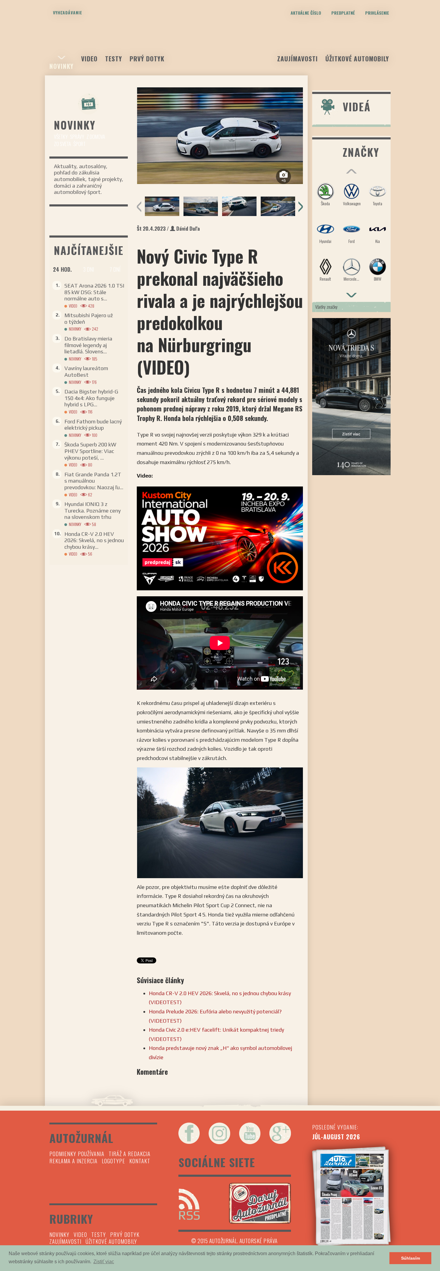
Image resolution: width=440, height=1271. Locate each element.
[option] (220, 135)
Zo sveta (62, 144)
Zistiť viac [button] (103, 1261)
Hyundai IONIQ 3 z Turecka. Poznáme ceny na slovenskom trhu (92, 510)
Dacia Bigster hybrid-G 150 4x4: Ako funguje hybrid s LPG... (91, 398)
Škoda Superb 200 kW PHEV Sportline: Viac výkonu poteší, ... (90, 450)
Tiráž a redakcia (130, 1154)
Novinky (61, 66)
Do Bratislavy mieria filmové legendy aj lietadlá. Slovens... (88, 345)
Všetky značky (326, 306)
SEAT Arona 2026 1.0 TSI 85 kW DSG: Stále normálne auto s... (94, 292)
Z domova (96, 136)
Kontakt (139, 1161)
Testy (113, 58)
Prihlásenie (377, 13)
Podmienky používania (76, 1154)
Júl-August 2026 (336, 1136)
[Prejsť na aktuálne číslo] (351, 1196)
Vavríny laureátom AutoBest (86, 371)
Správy (77, 136)
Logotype (113, 1161)
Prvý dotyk (147, 58)
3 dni (88, 269)
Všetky (61, 136)
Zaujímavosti (297, 58)
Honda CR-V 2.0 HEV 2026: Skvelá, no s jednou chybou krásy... (94, 540)
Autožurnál (220, 44)
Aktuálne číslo (306, 13)
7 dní (115, 269)
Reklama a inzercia (73, 1161)
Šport (79, 144)
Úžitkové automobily (357, 58)
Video (89, 58)
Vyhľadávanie (67, 12)
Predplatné (343, 13)
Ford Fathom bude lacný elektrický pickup (93, 424)
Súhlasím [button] (410, 1258)
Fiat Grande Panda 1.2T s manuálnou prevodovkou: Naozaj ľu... (93, 480)
